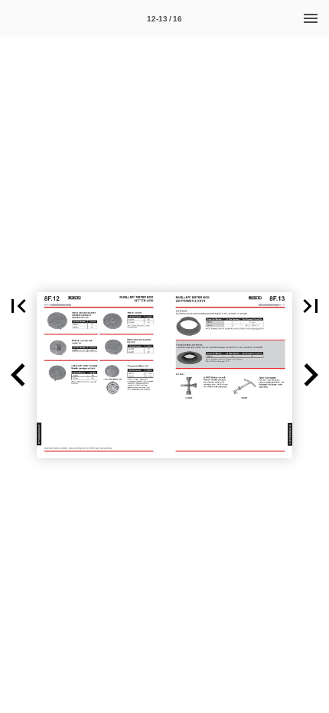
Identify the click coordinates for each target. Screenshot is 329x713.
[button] (18, 306)
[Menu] (310, 18)
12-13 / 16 (164, 19)
